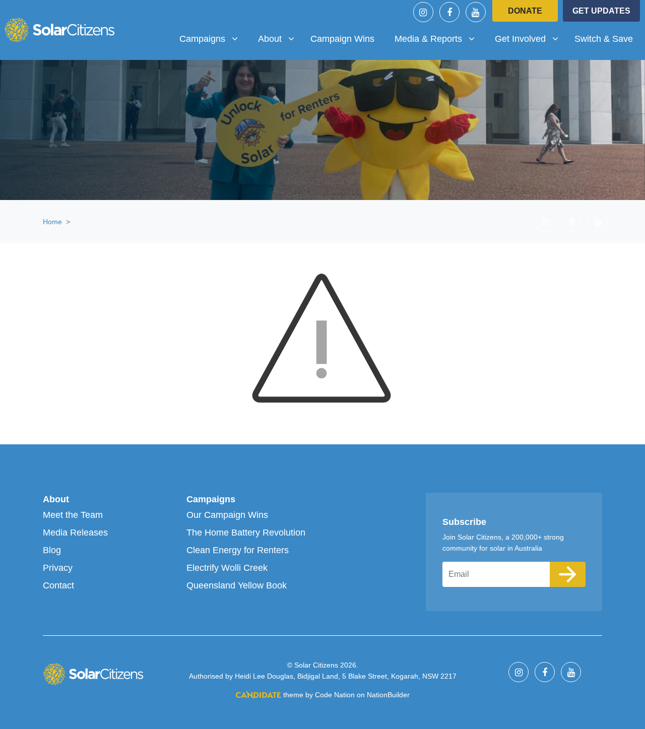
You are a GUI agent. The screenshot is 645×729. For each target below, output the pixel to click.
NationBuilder (388, 695)
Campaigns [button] (212, 38)
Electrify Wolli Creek (227, 568)
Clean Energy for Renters (237, 550)
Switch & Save (603, 39)
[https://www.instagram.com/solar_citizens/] (423, 12)
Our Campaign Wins (227, 515)
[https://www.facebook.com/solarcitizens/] (449, 12)
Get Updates (601, 11)
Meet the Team (73, 515)
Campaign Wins (342, 39)
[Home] (59, 30)
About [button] (279, 38)
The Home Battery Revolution (245, 532)
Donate (525, 11)
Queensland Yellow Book (236, 585)
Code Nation (335, 695)
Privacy (58, 568)
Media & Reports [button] (432, 38)
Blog (52, 550)
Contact (58, 585)
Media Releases (75, 532)
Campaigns (210, 499)
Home (52, 222)
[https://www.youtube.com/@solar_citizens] (476, 12)
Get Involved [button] (530, 38)
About (56, 499)
